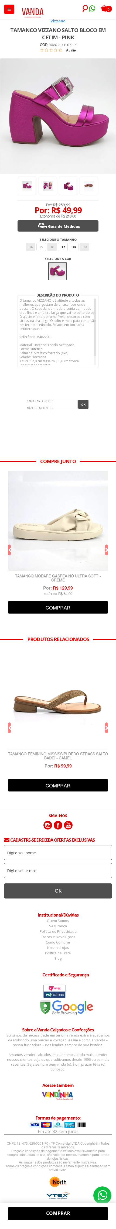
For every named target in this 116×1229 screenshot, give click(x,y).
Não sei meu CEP (39, 408)
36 (52, 247)
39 (84, 247)
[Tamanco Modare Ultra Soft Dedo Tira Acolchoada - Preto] (58, 699)
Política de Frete (58, 953)
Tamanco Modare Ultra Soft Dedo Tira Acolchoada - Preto (58, 756)
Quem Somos (58, 920)
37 (63, 247)
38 (74, 247)
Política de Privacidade (58, 931)
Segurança (58, 926)
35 (41, 247)
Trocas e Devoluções (58, 936)
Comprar (58, 607)
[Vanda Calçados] (33, 10)
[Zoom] (27, 186)
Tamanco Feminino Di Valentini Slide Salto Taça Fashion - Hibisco (58, 578)
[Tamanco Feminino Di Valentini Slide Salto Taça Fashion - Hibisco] (58, 521)
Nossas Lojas (58, 947)
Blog (58, 958)
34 (30, 247)
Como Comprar (58, 942)
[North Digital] (58, 1181)
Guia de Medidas (64, 226)
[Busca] (84, 8)
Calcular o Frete (39, 401)
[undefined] (58, 116)
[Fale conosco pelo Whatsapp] (92, 9)
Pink (57, 265)
